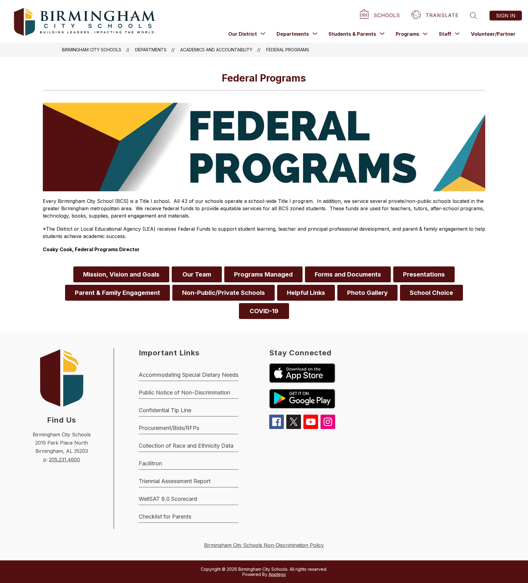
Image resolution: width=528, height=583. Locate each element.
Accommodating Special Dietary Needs (188, 375)
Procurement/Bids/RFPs (169, 428)
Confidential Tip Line (165, 410)
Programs (407, 34)
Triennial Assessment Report (175, 481)
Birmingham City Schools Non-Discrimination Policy (264, 545)
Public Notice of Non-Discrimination (184, 392)
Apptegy (277, 574)
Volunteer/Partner (493, 34)
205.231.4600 (64, 460)
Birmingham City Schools (91, 49)
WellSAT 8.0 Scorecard (168, 499)
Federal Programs (287, 49)
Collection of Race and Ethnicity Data (186, 445)
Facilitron (150, 463)
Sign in (505, 16)
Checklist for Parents (165, 516)
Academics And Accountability (216, 49)
